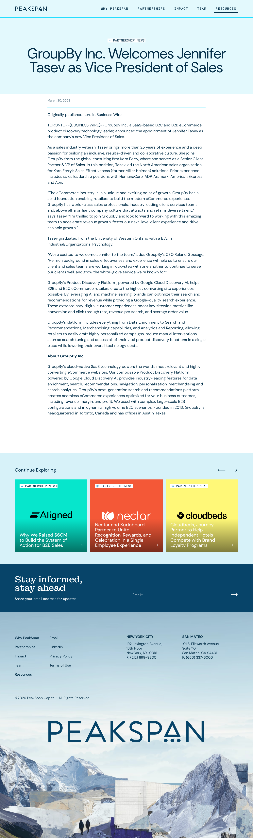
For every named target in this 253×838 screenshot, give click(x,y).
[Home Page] (31, 8)
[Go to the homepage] (126, 731)
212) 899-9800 (144, 657)
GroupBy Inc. (116, 125)
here (87, 114)
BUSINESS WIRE (85, 125)
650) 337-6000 (200, 657)
